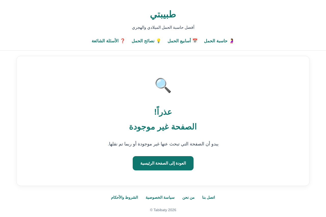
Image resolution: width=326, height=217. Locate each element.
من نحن (188, 197)
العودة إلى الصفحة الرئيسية (163, 163)
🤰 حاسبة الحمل (219, 40)
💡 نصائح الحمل (146, 40)
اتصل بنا (208, 197)
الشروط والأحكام (124, 197)
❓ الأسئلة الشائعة (108, 40)
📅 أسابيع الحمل (183, 40)
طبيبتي (163, 14)
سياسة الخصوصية (160, 197)
